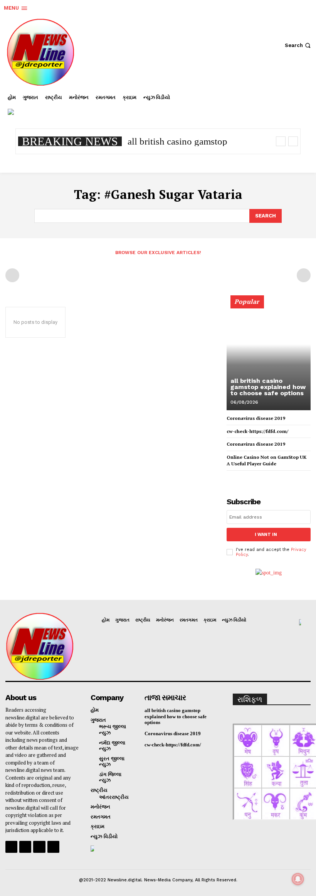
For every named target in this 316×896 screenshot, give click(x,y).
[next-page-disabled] (304, 275)
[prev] (281, 141)
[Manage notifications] (298, 879)
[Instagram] (275, 105)
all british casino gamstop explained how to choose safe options (268, 387)
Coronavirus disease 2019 (256, 418)
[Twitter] (298, 105)
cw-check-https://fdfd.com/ (257, 431)
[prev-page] (12, 275)
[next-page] (244, 477)
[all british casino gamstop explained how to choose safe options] (269, 356)
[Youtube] (53, 847)
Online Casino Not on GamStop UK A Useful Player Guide (266, 460)
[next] (293, 141)
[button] (298, 45)
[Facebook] (252, 105)
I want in (266, 534)
